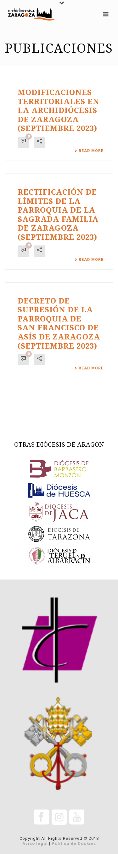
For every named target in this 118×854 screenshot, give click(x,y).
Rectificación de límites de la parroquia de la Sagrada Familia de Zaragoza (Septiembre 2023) (58, 215)
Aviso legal (35, 843)
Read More (91, 151)
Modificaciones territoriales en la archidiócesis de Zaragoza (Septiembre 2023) (58, 110)
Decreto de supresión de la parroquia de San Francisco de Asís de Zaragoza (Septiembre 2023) (59, 323)
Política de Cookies (74, 843)
